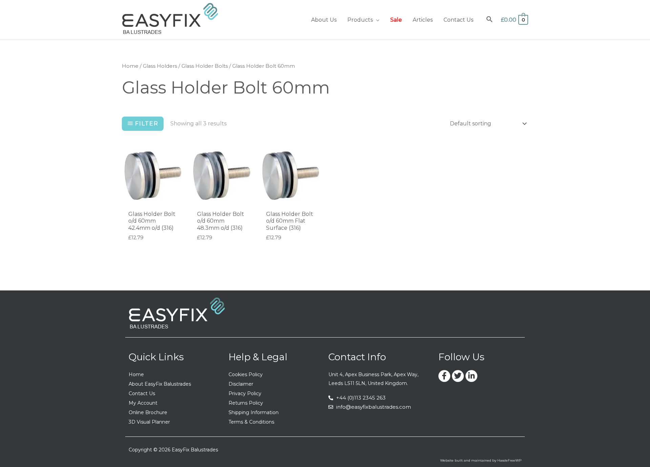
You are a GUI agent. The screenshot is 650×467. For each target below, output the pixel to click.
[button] (376, 20)
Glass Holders (160, 66)
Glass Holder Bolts (204, 66)
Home (130, 66)
